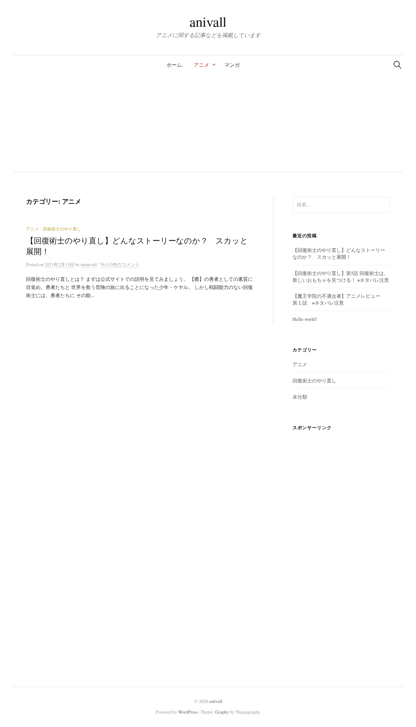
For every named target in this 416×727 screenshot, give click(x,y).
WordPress (188, 712)
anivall (208, 21)
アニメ (201, 64)
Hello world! (304, 319)
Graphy (222, 712)
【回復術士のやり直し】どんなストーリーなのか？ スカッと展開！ (338, 253)
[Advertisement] (208, 123)
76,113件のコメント (120, 264)
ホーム (174, 64)
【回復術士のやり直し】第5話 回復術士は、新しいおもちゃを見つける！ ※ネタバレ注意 (340, 276)
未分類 (299, 396)
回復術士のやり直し (62, 229)
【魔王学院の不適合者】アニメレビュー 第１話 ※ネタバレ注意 (338, 299)
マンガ (232, 64)
